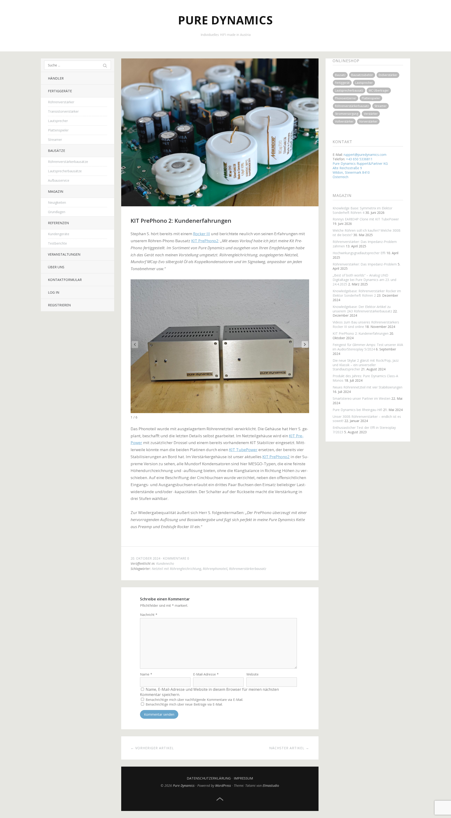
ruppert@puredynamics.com (365, 154)
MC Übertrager (379, 90)
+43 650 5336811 (359, 159)
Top (219, 799)
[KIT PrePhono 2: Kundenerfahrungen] (220, 204)
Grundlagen (56, 212)
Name (146, 674)
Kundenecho (165, 563)
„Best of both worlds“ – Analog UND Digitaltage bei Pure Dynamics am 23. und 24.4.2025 (364, 279)
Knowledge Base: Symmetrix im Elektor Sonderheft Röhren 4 (362, 210)
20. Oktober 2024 (145, 558)
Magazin (55, 191)
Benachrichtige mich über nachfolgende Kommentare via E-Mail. (194, 699)
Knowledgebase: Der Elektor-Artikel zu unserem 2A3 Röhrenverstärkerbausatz (362, 308)
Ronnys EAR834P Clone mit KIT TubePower (366, 219)
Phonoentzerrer (345, 98)
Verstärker (371, 114)
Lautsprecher (58, 121)
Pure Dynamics (225, 20)
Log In (53, 292)
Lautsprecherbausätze (65, 171)
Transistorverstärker (63, 111)
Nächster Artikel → (289, 748)
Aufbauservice (58, 180)
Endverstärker (388, 75)
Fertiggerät (342, 83)
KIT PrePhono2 (204, 240)
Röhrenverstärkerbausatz (247, 568)
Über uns (56, 267)
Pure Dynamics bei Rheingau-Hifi (357, 409)
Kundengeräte (58, 234)
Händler (56, 78)
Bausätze (56, 150)
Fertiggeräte (60, 91)
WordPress (223, 785)
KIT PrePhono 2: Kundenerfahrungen (361, 333)
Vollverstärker (344, 121)
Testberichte (57, 243)
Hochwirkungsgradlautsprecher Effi (359, 253)
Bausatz (340, 75)
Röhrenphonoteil (215, 568)
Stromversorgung (346, 114)
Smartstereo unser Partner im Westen (361, 398)
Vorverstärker (368, 121)
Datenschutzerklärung (209, 778)
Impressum (243, 778)
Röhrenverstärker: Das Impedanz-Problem (365, 264)
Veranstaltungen (64, 254)
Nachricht (148, 614)
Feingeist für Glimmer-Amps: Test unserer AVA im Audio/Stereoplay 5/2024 (368, 346)
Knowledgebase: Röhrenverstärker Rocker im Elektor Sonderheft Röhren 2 (367, 293)
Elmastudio (271, 785)
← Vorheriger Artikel (152, 748)
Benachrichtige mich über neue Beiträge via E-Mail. (184, 704)
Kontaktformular (65, 279)
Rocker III (201, 233)
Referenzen (58, 223)
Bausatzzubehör (362, 75)
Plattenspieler (58, 130)
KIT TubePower (243, 449)
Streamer (55, 139)
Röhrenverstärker (61, 102)
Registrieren (59, 305)
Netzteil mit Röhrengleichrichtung (176, 568)
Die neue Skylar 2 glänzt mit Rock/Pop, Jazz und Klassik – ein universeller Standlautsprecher (366, 365)
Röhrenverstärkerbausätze (68, 161)
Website (252, 674)
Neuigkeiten (57, 202)
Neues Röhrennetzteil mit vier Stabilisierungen (367, 387)
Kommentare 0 (176, 558)
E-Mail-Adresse (206, 674)
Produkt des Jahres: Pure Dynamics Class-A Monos (365, 378)
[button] (305, 344)
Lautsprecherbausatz (349, 90)
